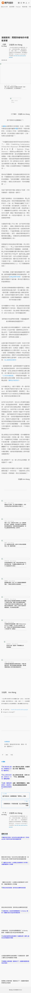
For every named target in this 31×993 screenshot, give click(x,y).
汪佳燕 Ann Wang (15, 44)
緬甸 (7, 755)
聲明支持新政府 (14, 380)
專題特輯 (24, 7)
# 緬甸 (3, 762)
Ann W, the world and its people (19, 709)
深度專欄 (11, 7)
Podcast (18, 7)
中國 (12, 755)
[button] (18, 3)
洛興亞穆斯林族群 (15, 277)
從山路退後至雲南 (10, 360)
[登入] (26, 3)
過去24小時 (4, 7)
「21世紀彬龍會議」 (8, 375)
